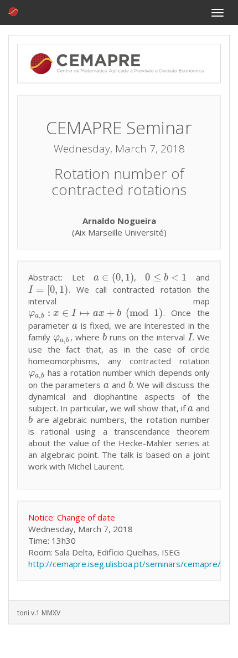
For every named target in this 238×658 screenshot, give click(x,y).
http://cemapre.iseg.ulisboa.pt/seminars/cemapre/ (124, 563)
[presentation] (114, 277)
